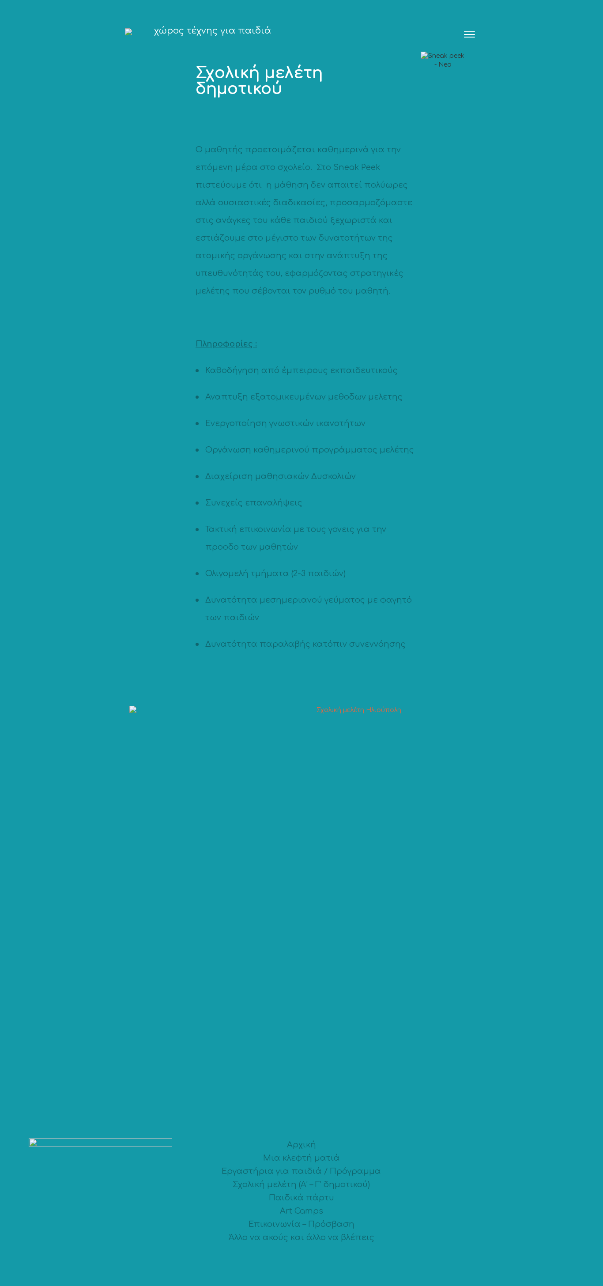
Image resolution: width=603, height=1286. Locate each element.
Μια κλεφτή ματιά (301, 1158)
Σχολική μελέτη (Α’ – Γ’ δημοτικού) (301, 1184)
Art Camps (301, 1211)
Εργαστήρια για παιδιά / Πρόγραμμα (301, 1171)
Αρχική (301, 1144)
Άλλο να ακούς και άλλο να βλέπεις (301, 1237)
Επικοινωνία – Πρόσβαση (301, 1224)
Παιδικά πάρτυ (301, 1197)
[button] (469, 33)
